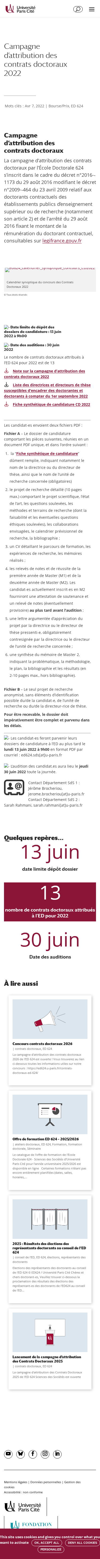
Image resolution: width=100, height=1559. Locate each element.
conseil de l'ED (25, 1257)
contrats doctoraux (28, 1049)
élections (53, 1257)
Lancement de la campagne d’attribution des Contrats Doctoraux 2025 (47, 1359)
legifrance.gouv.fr (62, 240)
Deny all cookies (82, 1542)
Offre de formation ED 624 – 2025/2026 (46, 1139)
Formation (59, 1144)
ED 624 (77, 105)
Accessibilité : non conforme (23, 1492)
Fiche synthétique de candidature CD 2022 (51, 404)
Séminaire (34, 1148)
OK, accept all (46, 1542)
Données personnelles (45, 1482)
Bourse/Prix (59, 105)
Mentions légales (15, 1482)
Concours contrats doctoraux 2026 (42, 1044)
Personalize (51, 1549)
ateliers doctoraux (27, 1144)
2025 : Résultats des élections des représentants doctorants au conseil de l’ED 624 (49, 1248)
